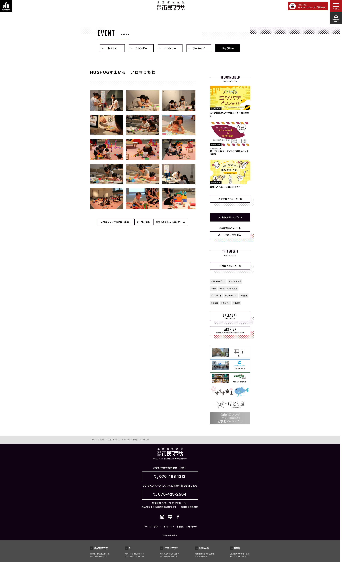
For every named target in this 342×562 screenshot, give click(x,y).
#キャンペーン (231, 295)
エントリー (170, 48)
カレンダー (141, 48)
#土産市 (236, 302)
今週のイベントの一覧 (230, 265)
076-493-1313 (172, 476)
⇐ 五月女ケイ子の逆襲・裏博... (115, 222)
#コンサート (216, 295)
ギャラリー (228, 48)
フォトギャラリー (114, 439)
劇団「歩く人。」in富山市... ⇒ (170, 222)
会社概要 (180, 526)
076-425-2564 (172, 494)
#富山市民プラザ (218, 281)
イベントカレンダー (230, 318)
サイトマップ (169, 526)
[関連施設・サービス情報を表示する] (6, 6)
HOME (92, 439)
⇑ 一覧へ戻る (143, 222)
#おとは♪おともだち (228, 288)
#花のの (214, 302)
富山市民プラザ (170, 5)
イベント (101, 439)
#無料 (213, 288)
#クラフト (225, 302)
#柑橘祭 (244, 295)
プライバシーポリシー (152, 526)
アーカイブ (199, 48)
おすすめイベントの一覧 (230, 198)
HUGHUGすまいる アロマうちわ (136, 439)
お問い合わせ (191, 526)
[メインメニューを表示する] (336, 6)
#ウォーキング (235, 281)
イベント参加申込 (232, 234)
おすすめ (112, 48)
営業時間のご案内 (189, 506)
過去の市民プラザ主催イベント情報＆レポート (230, 333)
